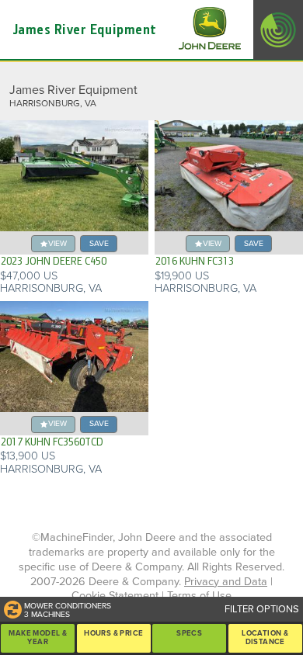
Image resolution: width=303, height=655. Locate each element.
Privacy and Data (225, 581)
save (99, 243)
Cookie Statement (114, 595)
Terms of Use (199, 595)
